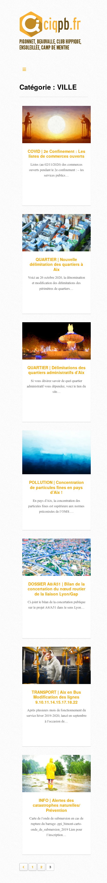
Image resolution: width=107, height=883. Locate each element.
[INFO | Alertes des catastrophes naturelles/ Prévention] (56, 773)
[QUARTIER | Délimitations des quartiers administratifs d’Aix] (56, 341)
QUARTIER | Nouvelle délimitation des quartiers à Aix (56, 264)
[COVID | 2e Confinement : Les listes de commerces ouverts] (56, 124)
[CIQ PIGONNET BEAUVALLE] (50, 32)
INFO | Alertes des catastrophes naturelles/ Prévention (56, 805)
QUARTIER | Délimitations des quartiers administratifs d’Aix (56, 370)
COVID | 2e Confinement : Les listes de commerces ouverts (56, 153)
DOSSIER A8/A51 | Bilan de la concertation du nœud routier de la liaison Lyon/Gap (56, 589)
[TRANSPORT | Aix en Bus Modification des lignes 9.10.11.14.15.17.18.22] (56, 665)
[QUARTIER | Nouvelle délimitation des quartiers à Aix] (56, 232)
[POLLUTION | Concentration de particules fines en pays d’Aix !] (56, 452)
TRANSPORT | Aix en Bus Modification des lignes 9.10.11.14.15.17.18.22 (56, 697)
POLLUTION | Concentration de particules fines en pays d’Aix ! (56, 487)
